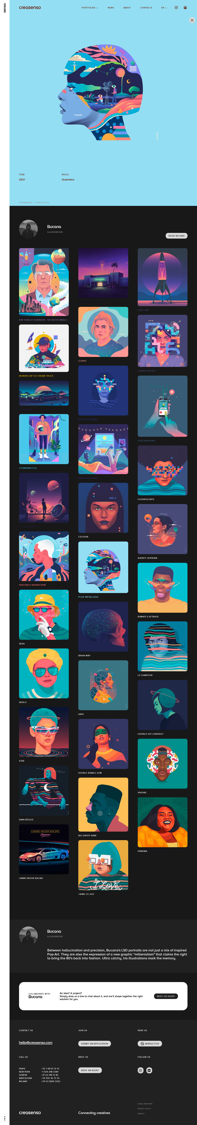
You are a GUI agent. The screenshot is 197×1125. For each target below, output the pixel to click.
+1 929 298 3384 (49, 1072)
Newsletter (152, 1044)
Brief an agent (90, 1070)
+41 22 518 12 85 (49, 1075)
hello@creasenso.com (35, 1043)
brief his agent (166, 996)
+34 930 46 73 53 (50, 1078)
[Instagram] (176, 7)
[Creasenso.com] (30, 7)
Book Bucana (177, 236)
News (111, 8)
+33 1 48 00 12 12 (50, 1069)
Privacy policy (144, 1109)
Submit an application (94, 1044)
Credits (141, 1113)
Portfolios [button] (88, 8)
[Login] (185, 7)
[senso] (5, 8)
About (127, 8)
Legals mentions (145, 1104)
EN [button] (162, 8)
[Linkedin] (149, 1070)
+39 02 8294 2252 (50, 1081)
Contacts (146, 8)
